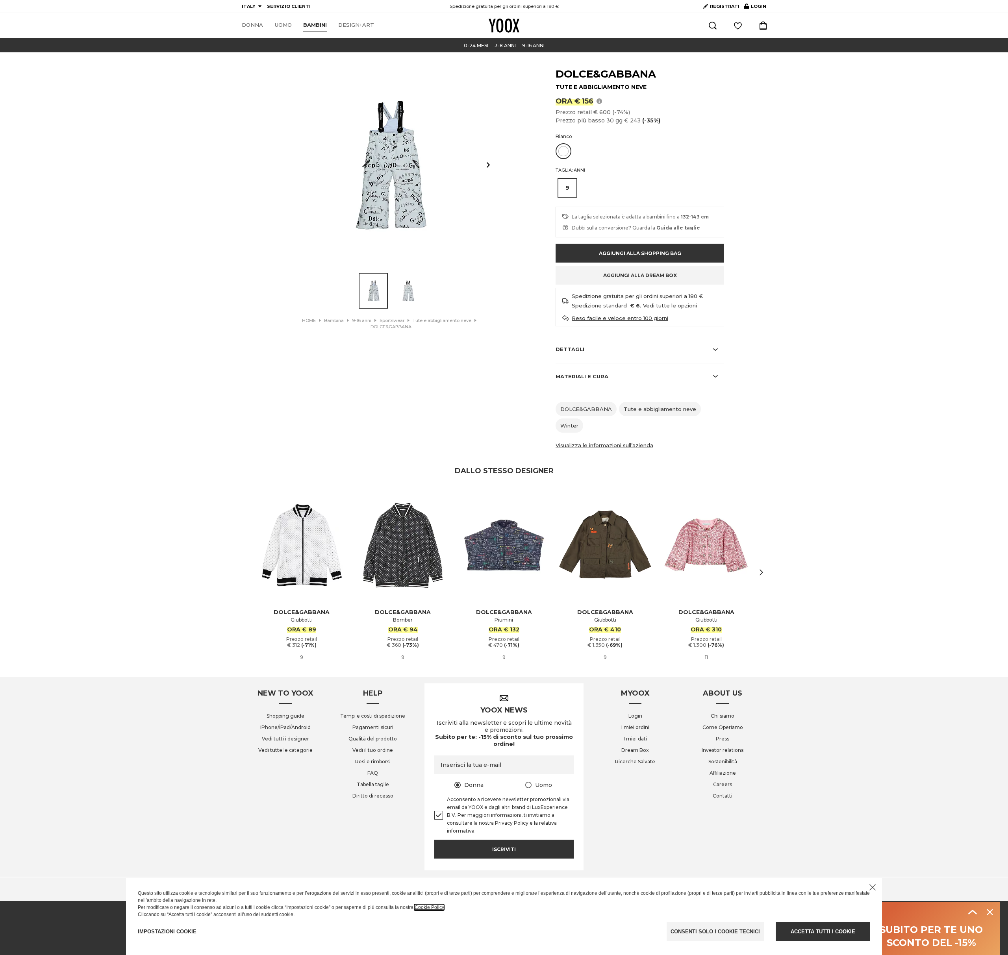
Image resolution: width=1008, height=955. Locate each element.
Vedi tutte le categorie (285, 750)
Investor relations (722, 750)
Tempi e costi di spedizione (372, 716)
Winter (569, 425)
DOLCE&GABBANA (606, 74)
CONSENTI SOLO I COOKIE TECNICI (715, 932)
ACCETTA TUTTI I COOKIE (823, 932)
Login (635, 716)
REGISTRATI (724, 6)
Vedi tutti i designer (285, 739)
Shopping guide (285, 716)
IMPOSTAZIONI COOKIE (167, 932)
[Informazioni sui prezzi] (599, 101)
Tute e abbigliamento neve (660, 409)
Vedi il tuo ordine (372, 750)
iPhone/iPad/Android (285, 727)
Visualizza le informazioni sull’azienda (604, 445)
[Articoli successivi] (761, 572)
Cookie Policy (429, 907)
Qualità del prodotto (372, 739)
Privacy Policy (511, 823)
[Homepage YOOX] (504, 26)
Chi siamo (722, 716)
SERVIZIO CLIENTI (289, 6)
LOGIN (755, 8)
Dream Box (635, 750)
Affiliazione (723, 773)
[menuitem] (252, 25)
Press (722, 739)
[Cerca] (713, 25)
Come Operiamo (722, 727)
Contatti (722, 796)
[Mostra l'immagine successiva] (488, 164)
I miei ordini (635, 727)
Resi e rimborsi (373, 761)
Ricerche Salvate (635, 761)
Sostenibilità (722, 761)
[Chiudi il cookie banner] (872, 887)
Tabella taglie (373, 784)
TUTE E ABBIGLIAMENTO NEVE (601, 87)
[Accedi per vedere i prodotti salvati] (738, 25)
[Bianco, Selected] (563, 151)
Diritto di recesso (372, 796)
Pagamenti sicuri (372, 727)
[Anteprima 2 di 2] (408, 291)
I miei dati (635, 739)
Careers (722, 784)
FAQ (372, 773)
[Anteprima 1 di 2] (373, 291)
